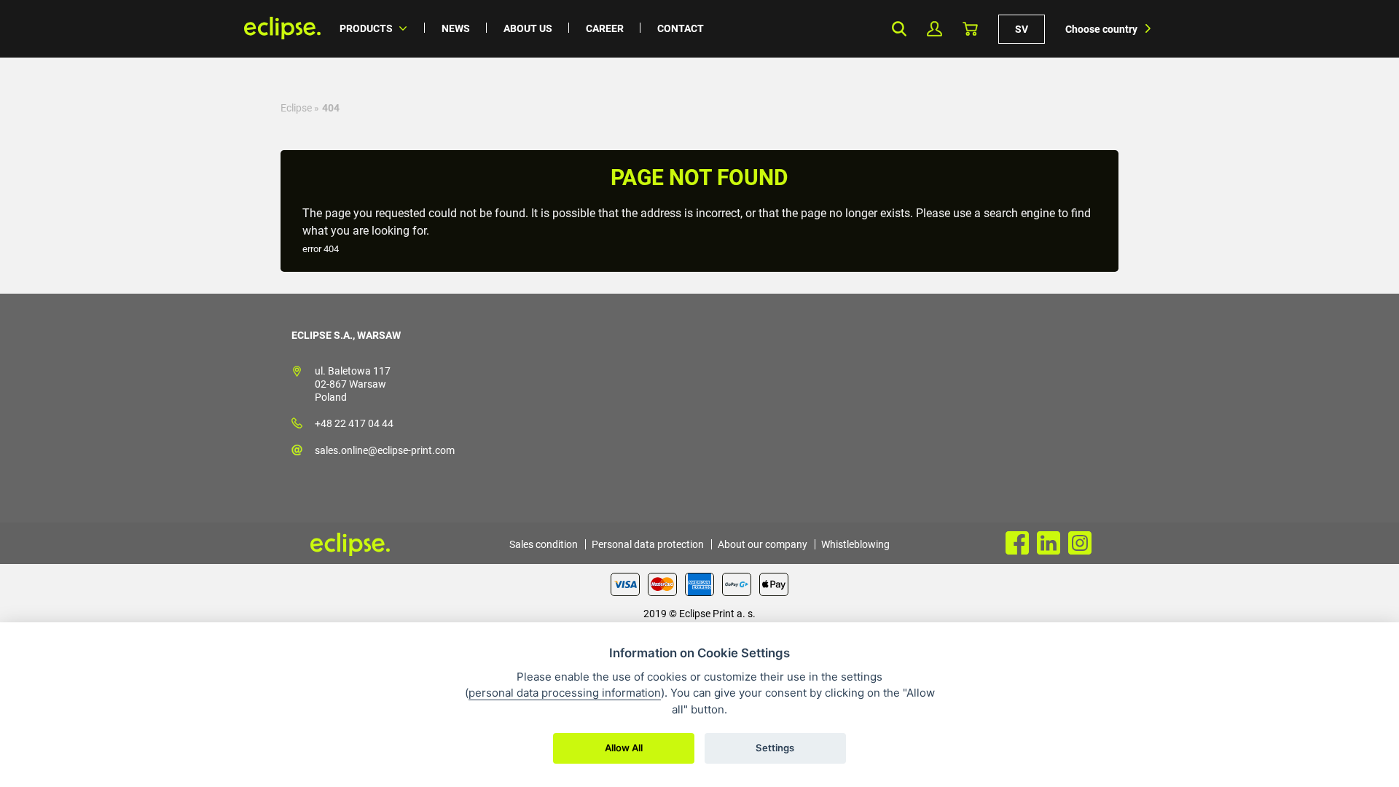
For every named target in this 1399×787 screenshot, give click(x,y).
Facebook (1017, 543)
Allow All (624, 747)
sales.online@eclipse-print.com (385, 450)
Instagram (1080, 543)
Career (605, 28)
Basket (970, 28)
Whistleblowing (855, 544)
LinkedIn (1048, 543)
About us (527, 28)
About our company (762, 544)
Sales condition (543, 544)
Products (366, 28)
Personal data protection (648, 544)
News (456, 28)
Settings (775, 747)
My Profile (934, 28)
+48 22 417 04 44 (354, 423)
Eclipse (296, 108)
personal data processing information (565, 693)
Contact (680, 28)
